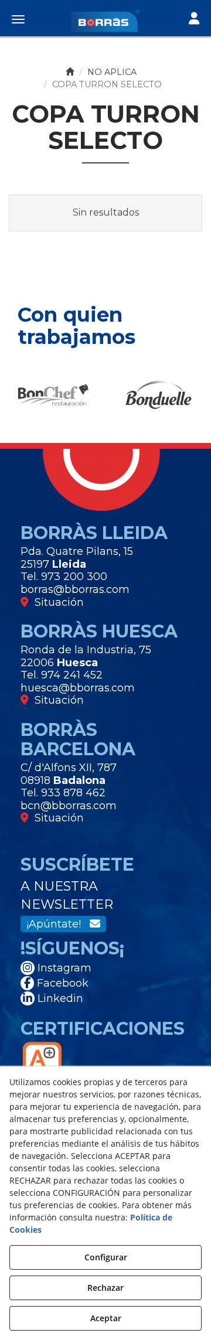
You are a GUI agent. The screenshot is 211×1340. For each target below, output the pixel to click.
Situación (56, 602)
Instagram (63, 967)
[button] (105, 20)
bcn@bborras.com (69, 805)
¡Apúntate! (58, 924)
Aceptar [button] (105, 1318)
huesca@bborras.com (78, 687)
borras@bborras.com (75, 589)
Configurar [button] (105, 1257)
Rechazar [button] (105, 1287)
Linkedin (59, 998)
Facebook (61, 983)
